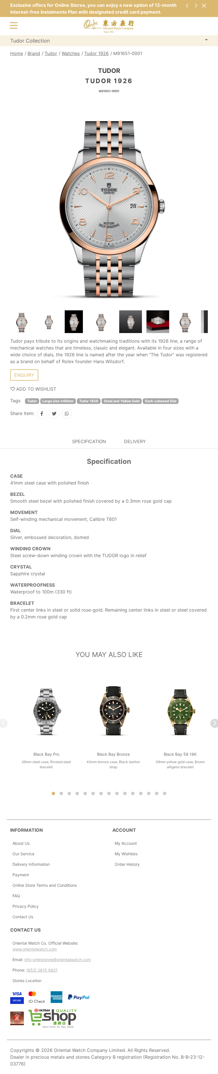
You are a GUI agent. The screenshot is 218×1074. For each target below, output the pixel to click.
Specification (89, 441)
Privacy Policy (25, 906)
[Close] (204, 5)
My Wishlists (126, 853)
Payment (20, 874)
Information (26, 830)
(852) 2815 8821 (42, 970)
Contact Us (22, 916)
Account (124, 830)
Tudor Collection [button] (30, 41)
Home (16, 53)
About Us (21, 843)
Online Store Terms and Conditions (44, 885)
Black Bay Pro (46, 754)
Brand (34, 53)
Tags (15, 400)
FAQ (16, 895)
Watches (71, 53)
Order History (127, 864)
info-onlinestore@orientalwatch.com (57, 959)
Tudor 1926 (96, 53)
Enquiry (24, 375)
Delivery (135, 441)
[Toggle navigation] (13, 25)
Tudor (51, 53)
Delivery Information (31, 864)
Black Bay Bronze (113, 754)
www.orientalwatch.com (34, 949)
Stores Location (26, 980)
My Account (126, 843)
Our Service (23, 853)
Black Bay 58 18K (180, 754)
